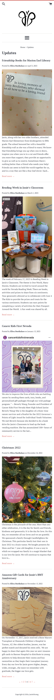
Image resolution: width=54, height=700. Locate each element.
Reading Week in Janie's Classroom (22, 187)
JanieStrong (33, 694)
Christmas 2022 (11, 447)
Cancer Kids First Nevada (16, 326)
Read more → (8, 176)
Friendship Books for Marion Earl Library (26, 60)
